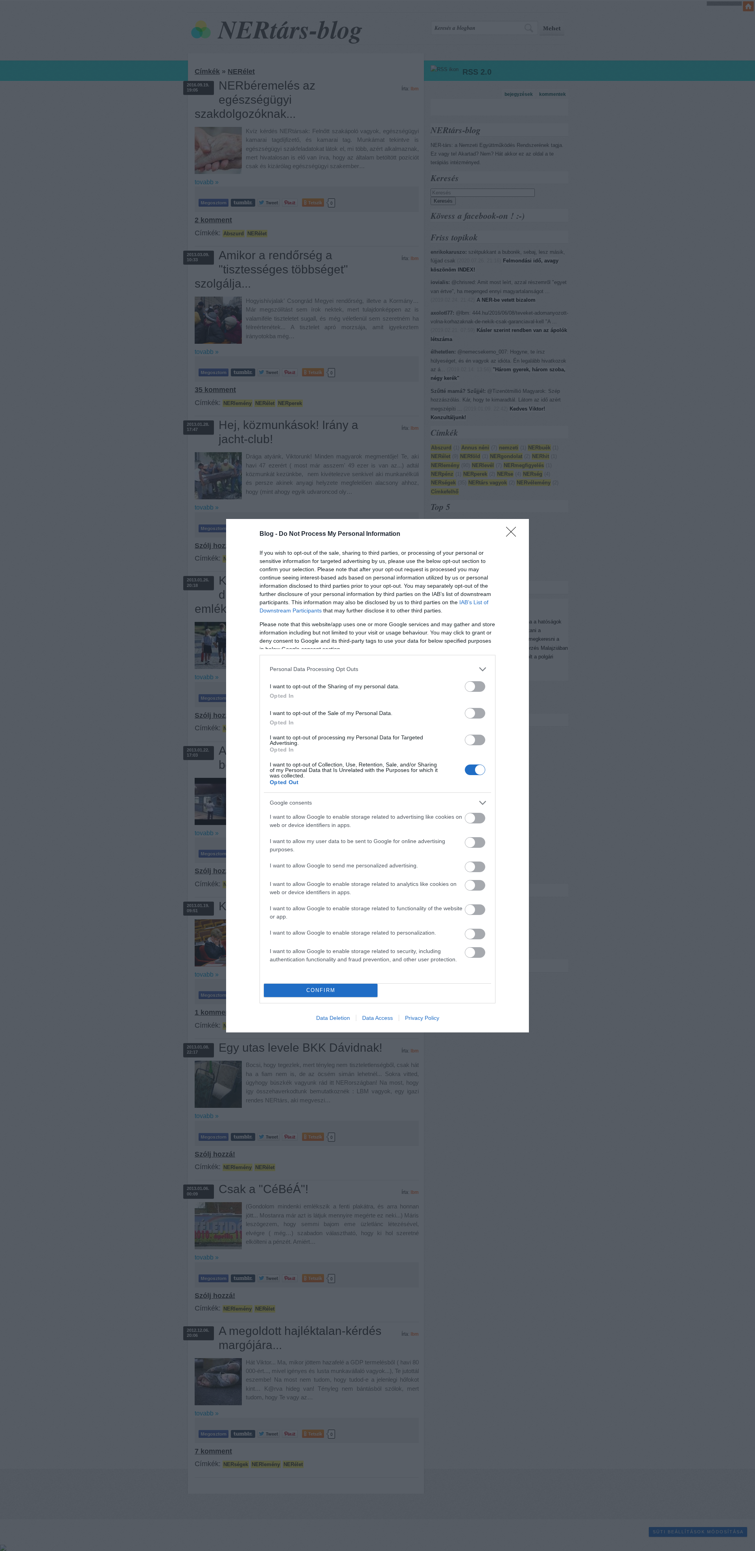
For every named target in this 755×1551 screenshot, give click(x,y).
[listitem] (377, 669)
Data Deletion (333, 1018)
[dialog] (377, 775)
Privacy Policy (422, 1018)
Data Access (377, 1018)
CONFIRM (320, 990)
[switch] (475, 686)
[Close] (513, 534)
